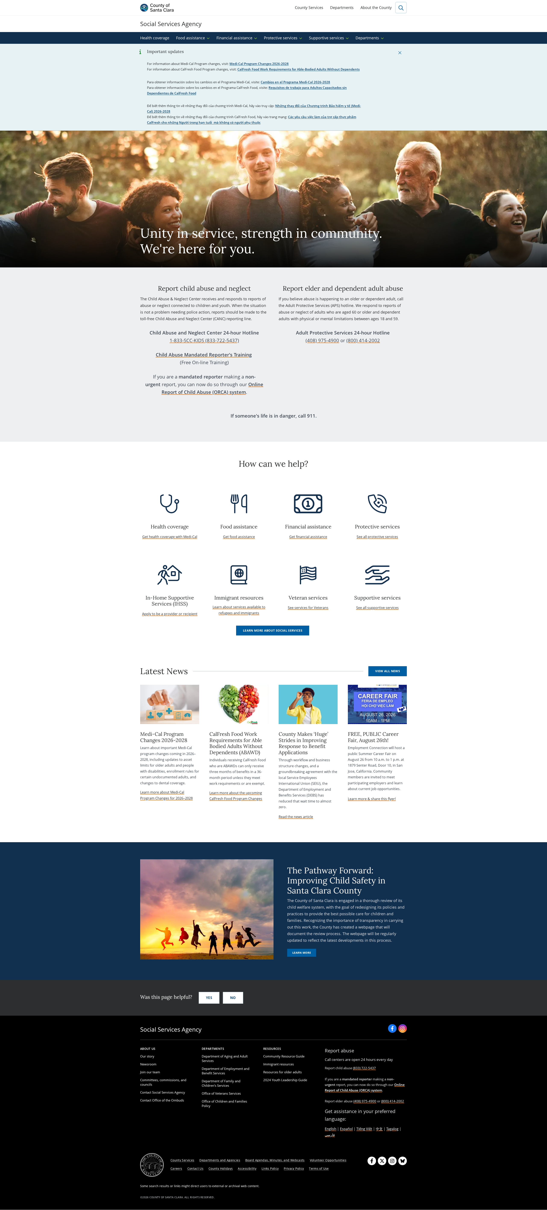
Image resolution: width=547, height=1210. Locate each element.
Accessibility (247, 1168)
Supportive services (326, 37)
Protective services (280, 37)
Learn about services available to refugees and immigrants (239, 610)
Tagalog (392, 1128)
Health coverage (154, 37)
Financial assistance (234, 37)
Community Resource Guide (283, 1056)
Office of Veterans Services (221, 1093)
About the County (376, 7)
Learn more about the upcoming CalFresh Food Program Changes (235, 796)
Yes (209, 997)
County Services (309, 7)
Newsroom (148, 1064)
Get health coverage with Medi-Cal (169, 536)
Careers (176, 1168)
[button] (399, 52)
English (330, 1128)
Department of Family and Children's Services (221, 1083)
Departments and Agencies (219, 1160)
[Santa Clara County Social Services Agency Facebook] (392, 1028)
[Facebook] (372, 1161)
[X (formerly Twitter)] (382, 1161)
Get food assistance (239, 536)
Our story (147, 1056)
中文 (379, 1128)
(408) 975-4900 (322, 340)
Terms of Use (319, 1168)
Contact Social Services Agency (162, 1092)
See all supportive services (377, 607)
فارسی (330, 1134)
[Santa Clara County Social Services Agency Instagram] (402, 1028)
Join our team (150, 1072)
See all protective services (377, 536)
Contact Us (195, 1168)
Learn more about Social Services (272, 630)
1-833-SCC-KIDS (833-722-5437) (204, 340)
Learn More (301, 953)
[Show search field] (401, 7)
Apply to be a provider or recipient (169, 614)
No (233, 997)
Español (346, 1128)
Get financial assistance (308, 536)
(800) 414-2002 (363, 340)
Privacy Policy (294, 1168)
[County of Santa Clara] (157, 7)
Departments (342, 7)
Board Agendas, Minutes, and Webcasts (275, 1160)
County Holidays (221, 1168)
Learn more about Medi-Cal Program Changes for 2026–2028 (166, 795)
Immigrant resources (278, 1064)
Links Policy (270, 1168)
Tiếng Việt (364, 1128)
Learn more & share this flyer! (372, 798)
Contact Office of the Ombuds (162, 1100)
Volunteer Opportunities (328, 1160)
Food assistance (190, 37)
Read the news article (296, 816)
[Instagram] (392, 1161)
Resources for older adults (282, 1072)
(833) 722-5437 (364, 1068)
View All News (387, 671)
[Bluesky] (402, 1161)
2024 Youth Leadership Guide (285, 1080)
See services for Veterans (308, 607)
